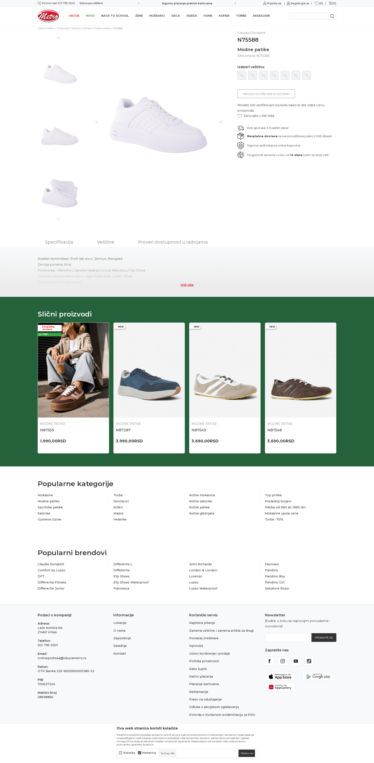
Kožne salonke (200, 501)
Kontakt (119, 653)
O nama (119, 631)
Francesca (121, 588)
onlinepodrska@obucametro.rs (62, 658)
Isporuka (196, 646)
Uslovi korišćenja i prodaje (209, 653)
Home (207, 15)
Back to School (115, 15)
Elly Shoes (121, 576)
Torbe (241, 15)
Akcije (74, 15)
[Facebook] (269, 661)
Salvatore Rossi (277, 588)
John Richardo (200, 564)
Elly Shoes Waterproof (130, 582)
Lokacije (119, 623)
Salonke (44, 513)
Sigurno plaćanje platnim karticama (187, 3)
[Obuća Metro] (48, 16)
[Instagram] (282, 661)
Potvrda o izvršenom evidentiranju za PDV (222, 715)
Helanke (120, 519)
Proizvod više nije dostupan (266, 94)
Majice (118, 513)
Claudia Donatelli (51, 564)
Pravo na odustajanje (205, 699)
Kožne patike (199, 507)
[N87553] (73, 370)
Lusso (193, 582)
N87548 (274, 430)
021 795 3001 (48, 645)
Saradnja (120, 646)
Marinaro (272, 564)
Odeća (191, 15)
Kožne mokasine (202, 495)
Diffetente (121, 570)
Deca (175, 15)
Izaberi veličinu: (251, 67)
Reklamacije (198, 692)
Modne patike (102, 28)
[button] (255, 116)
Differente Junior (51, 588)
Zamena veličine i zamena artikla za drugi (221, 631)
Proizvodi (63, 28)
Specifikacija (59, 242)
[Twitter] (309, 661)
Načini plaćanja (201, 676)
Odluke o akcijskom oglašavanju (214, 707)
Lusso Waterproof (203, 588)
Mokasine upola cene (281, 513)
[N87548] (300, 370)
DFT (41, 576)
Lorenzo (195, 576)
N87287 (123, 430)
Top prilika (273, 495)
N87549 (199, 430)
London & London (203, 570)
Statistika (129, 753)
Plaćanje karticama (204, 684)
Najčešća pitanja (202, 623)
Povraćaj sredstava (203, 638)
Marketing (149, 753)
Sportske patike (50, 507)
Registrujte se (300, 3)
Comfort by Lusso (51, 570)
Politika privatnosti (204, 661)
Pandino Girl (274, 582)
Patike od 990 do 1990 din (285, 507)
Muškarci (157, 15)
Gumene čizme (49, 519)
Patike (87, 28)
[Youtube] (296, 661)
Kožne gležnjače (201, 513)
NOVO (90, 15)
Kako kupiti (198, 669)
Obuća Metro (46, 28)
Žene (139, 15)
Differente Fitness (52, 582)
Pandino (271, 570)
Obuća (76, 28)
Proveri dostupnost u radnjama (173, 242)
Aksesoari (261, 15)
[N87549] (224, 370)
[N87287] (149, 370)
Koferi (224, 15)
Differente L (122, 564)
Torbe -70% (274, 519)
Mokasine (45, 495)
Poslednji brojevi (278, 501)
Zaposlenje (122, 638)
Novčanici (121, 501)
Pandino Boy (275, 576)
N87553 (47, 430)
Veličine (105, 242)
